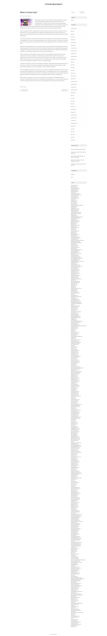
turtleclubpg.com (74, 458)
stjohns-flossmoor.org (75, 448)
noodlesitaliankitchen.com (75, 218)
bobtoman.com (74, 229)
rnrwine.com (73, 607)
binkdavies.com (73, 383)
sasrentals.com (73, 310)
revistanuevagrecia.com (75, 399)
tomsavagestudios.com (75, 324)
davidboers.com (74, 501)
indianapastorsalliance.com (76, 472)
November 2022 (74, 117)
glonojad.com (73, 398)
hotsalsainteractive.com (75, 193)
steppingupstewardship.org (76, 545)
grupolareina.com (74, 248)
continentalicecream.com (75, 380)
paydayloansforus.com (75, 208)
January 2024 (73, 78)
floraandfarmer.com (74, 262)
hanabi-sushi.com (74, 550)
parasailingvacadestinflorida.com (77, 595)
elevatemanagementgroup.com (76, 603)
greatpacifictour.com (74, 459)
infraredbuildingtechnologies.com (77, 257)
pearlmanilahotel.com (75, 227)
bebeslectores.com (74, 254)
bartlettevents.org (74, 246)
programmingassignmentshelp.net (77, 205)
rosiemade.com (74, 297)
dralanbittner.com (74, 290)
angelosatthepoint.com (75, 470)
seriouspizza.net (74, 481)
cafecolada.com (74, 358)
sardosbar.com (73, 286)
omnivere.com (73, 199)
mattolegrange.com (74, 427)
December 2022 (74, 114)
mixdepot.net (73, 555)
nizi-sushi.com (73, 420)
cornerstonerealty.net (75, 558)
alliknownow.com (74, 370)
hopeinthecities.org (74, 351)
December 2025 (74, 28)
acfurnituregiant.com (74, 197)
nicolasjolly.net (73, 390)
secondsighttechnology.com (76, 311)
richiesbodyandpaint (53, 4)
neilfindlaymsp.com (74, 463)
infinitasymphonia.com (75, 391)
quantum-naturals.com (75, 584)
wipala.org (73, 345)
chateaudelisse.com (74, 239)
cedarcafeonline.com (74, 195)
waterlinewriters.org (74, 494)
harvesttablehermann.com (75, 259)
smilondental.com (74, 308)
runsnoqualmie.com (74, 531)
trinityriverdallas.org (74, 333)
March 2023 (73, 106)
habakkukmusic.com (74, 507)
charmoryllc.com (74, 364)
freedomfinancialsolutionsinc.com (77, 521)
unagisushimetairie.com (75, 220)
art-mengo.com (74, 421)
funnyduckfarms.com (74, 600)
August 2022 (73, 126)
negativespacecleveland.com (76, 442)
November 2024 (74, 50)
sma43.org (73, 541)
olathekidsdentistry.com (75, 300)
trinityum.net (73, 565)
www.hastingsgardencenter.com (76, 562)
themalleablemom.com (75, 413)
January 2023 (73, 112)
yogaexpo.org (73, 338)
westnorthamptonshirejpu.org (76, 242)
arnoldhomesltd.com (74, 271)
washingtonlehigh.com (75, 548)
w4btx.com (73, 304)
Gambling (24, 86)
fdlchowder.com (74, 535)
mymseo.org (73, 613)
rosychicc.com (73, 348)
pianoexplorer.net (74, 563)
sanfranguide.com (74, 363)
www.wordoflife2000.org (75, 281)
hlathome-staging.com (75, 315)
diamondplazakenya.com (75, 580)
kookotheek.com (74, 235)
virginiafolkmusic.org (74, 326)
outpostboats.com (74, 349)
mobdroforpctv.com (74, 353)
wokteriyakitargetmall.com (76, 316)
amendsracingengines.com (76, 523)
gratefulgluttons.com (75, 352)
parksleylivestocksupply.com (76, 342)
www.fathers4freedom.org (75, 515)
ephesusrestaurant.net (75, 569)
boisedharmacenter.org (75, 343)
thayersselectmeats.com (75, 488)
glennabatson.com (74, 376)
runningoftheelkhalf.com (75, 517)
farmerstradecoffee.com (75, 499)
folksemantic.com (74, 284)
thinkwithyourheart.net (75, 277)
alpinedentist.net (74, 233)
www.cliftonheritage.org (75, 540)
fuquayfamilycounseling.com (76, 610)
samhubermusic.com (74, 625)
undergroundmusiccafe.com (76, 624)
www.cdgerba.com (74, 576)
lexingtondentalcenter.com (76, 317)
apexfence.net (73, 626)
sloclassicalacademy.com (75, 373)
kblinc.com (73, 294)
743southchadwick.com (75, 267)
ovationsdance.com (74, 328)
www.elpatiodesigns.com (75, 572)
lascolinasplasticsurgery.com (76, 538)
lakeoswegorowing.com (75, 609)
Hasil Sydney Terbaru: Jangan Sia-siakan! (78, 149)
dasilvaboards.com (74, 374)
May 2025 (72, 34)
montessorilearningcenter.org (76, 585)
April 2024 (72, 70)
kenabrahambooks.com (75, 385)
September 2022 (74, 123)
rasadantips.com (74, 200)
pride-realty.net (73, 596)
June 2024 (72, 64)
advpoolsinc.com (74, 469)
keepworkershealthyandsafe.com (77, 216)
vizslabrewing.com (74, 289)
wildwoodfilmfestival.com (75, 241)
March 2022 (73, 140)
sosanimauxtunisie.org (75, 230)
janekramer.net (73, 419)
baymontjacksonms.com (75, 439)
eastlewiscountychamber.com (76, 371)
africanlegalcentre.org (75, 392)
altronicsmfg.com (74, 202)
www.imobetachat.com (75, 502)
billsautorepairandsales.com (76, 583)
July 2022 (72, 128)
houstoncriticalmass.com (75, 366)
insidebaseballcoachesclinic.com (76, 591)
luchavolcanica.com (74, 454)
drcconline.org (73, 466)
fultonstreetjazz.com (75, 245)
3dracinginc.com (74, 365)
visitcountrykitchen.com (75, 431)
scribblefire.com (74, 337)
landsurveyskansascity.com (76, 528)
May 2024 (72, 67)
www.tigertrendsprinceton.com (76, 514)
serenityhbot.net (74, 509)
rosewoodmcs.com (74, 556)
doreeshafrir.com (74, 403)
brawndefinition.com (74, 379)
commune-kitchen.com (75, 386)
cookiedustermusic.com (75, 451)
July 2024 (72, 62)
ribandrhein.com (74, 329)
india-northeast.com (74, 268)
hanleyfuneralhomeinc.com (76, 301)
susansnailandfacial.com (75, 511)
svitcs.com (73, 480)
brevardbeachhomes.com (75, 264)
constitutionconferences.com (76, 477)
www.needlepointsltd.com (75, 536)
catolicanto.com (74, 331)
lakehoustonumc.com (75, 506)
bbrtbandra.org (73, 223)
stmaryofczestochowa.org (75, 410)
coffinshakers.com (74, 408)
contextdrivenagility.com (75, 406)
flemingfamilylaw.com (75, 606)
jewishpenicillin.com (74, 323)
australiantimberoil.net (75, 255)
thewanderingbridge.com (75, 412)
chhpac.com (73, 614)
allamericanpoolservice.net (76, 322)
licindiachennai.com (74, 190)
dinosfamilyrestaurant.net (75, 256)
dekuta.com (73, 552)
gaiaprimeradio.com (74, 422)
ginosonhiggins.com (74, 434)
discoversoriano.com (74, 359)
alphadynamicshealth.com (75, 597)
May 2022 (72, 134)
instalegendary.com (74, 215)
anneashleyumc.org (74, 527)
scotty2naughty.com (74, 401)
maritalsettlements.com (75, 437)
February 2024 (73, 75)
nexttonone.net (74, 508)
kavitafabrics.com (74, 453)
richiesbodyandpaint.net (75, 188)
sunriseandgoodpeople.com (76, 445)
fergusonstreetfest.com (75, 586)
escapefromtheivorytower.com (76, 266)
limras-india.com (74, 186)
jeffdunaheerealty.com (75, 518)
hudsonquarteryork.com (75, 573)
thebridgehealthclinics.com (76, 493)
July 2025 (72, 31)
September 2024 (74, 56)
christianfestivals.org (74, 429)
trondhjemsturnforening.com (76, 579)
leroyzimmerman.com (75, 604)
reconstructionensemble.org (76, 452)
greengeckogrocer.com (75, 314)
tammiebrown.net (74, 424)
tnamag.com (73, 486)
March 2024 (73, 73)
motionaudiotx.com (74, 617)
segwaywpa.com (74, 490)
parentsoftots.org (74, 496)
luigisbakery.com (74, 549)
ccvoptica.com (73, 547)
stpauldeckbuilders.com (75, 529)
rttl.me (72, 618)
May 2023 (72, 101)
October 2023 (73, 87)
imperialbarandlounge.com (75, 275)
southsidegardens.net (75, 564)
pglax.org (72, 441)
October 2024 (73, 53)
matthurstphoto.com (75, 589)
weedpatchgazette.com (75, 293)
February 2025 (73, 42)
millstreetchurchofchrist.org (76, 593)
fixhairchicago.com (74, 475)
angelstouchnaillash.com (75, 305)
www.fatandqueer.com (75, 525)
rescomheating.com (74, 619)
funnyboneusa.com (74, 449)
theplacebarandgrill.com (75, 467)
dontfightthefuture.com (75, 270)
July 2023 (72, 95)
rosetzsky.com (73, 397)
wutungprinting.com (74, 435)
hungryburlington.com (75, 415)
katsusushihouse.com (75, 393)
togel (72, 177)
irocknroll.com (73, 280)
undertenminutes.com (75, 198)
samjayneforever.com (75, 588)
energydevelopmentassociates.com (77, 261)
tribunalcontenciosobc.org (75, 372)
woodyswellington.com (75, 570)
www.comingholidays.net (75, 362)
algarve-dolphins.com (75, 432)
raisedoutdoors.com (74, 276)
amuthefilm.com (74, 387)
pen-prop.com (73, 513)
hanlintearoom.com (74, 599)
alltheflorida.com (74, 590)
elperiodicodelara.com (75, 187)
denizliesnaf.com (74, 476)
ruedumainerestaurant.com (76, 396)
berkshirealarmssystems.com (76, 288)
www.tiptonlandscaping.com (76, 544)
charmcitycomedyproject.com (76, 404)
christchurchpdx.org (74, 384)
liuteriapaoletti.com (74, 444)
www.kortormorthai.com (75, 524)
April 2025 (72, 36)
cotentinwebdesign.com (75, 250)
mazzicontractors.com (75, 566)
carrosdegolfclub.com (75, 260)
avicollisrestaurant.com (75, 465)
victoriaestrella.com (74, 460)
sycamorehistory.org (74, 557)
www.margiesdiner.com (75, 534)
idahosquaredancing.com (75, 282)
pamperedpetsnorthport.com (76, 296)
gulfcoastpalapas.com (75, 492)
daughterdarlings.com (75, 191)
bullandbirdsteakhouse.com (76, 537)
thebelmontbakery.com (75, 209)
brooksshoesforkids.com (75, 487)
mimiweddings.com (74, 620)
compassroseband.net (75, 482)
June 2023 (72, 98)
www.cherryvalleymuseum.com (76, 249)
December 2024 (74, 48)
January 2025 (73, 45)
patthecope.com (74, 479)
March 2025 (73, 39)
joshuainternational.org (75, 510)
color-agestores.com (74, 344)
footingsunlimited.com (75, 530)
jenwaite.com (73, 602)
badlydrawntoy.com (74, 504)
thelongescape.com (74, 426)
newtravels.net (73, 207)
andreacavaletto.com (75, 341)
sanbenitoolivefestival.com (76, 356)
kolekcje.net (73, 330)
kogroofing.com (74, 232)
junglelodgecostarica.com (75, 428)
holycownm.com (74, 455)
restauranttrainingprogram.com (76, 321)
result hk (72, 20)
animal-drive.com (74, 485)
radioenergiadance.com (75, 234)
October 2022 (73, 120)
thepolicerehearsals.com (75, 369)
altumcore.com (73, 483)
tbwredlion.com (74, 582)
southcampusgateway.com (76, 238)
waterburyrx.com (74, 468)
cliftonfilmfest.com (74, 274)
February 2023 (73, 109)
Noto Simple (55, 634)
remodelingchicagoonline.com (76, 542)
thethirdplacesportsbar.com (76, 568)
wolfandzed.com (74, 551)
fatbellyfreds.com (74, 571)
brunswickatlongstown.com (76, 417)
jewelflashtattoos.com (75, 221)
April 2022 (72, 137)
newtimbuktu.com (74, 201)
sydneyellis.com (74, 318)
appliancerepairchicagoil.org (76, 213)
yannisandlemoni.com (75, 291)
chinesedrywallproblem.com (76, 446)
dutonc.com (73, 425)
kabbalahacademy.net (75, 307)
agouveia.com (73, 611)
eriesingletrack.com (74, 295)
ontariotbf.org (73, 214)
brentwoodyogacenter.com (76, 543)
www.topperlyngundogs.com (76, 516)
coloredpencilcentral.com (75, 273)
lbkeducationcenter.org (75, 332)
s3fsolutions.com (74, 263)
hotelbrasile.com (74, 243)
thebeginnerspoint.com (75, 360)
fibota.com (73, 575)
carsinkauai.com (74, 592)
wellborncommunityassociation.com (77, 240)
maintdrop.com (73, 228)
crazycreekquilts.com (74, 381)
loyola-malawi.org (74, 346)
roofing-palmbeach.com (75, 269)
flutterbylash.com (74, 598)
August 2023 (73, 92)
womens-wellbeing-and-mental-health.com (78, 325)
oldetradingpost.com (74, 252)
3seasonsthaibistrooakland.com (76, 336)
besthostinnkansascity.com (76, 621)
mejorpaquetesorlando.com (76, 302)
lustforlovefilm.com (74, 389)
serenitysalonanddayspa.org (76, 194)
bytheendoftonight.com (75, 350)
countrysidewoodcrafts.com (76, 212)
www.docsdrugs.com (74, 532)
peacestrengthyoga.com (75, 520)
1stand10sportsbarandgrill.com (76, 303)
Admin (30, 15)
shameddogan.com (74, 495)
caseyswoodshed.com (75, 474)
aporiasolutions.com (74, 489)
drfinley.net (73, 605)
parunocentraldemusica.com (76, 577)
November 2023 (74, 84)
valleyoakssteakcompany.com (76, 473)
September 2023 (74, 89)
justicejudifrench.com (75, 411)
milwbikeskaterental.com (75, 438)
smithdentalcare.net (74, 623)
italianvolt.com (73, 287)
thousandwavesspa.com (75, 461)
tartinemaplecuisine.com (75, 418)
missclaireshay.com (74, 185)
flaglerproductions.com (75, 378)
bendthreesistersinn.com (75, 447)
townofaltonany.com (74, 440)
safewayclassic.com (74, 211)
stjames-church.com (74, 400)
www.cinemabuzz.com (75, 554)
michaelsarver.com (74, 312)
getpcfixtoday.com (74, 222)
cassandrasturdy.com (75, 355)
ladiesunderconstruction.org (76, 253)
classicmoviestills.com (75, 357)
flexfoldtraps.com (74, 522)
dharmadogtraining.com (75, 616)
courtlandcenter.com (74, 462)
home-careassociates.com (76, 339)
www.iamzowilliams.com (75, 561)
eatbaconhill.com (74, 204)
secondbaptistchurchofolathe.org (77, 612)
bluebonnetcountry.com (75, 225)
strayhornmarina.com (75, 377)
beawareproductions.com (75, 405)
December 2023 (74, 81)
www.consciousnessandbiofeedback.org (78, 559)
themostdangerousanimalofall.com (77, 367)
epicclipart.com (73, 226)
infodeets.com (73, 192)
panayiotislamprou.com (75, 236)
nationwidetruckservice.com (76, 456)
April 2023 (72, 103)
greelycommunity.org (75, 394)
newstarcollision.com (75, 309)
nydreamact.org (74, 219)
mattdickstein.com (74, 503)
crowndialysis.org (74, 319)
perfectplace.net (74, 335)
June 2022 (72, 131)
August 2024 (73, 59)
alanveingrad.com (74, 433)
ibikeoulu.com (73, 407)
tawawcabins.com (74, 283)
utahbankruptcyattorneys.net (76, 278)
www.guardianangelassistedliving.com (77, 578)
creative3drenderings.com (75, 497)
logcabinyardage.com (75, 500)
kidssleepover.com (74, 206)
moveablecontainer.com (75, 247)
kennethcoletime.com (75, 414)
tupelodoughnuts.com (75, 298)
